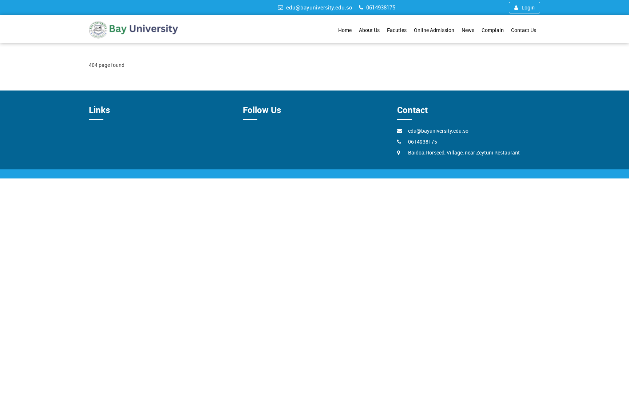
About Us (369, 30)
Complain (493, 30)
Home (345, 30)
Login (528, 7)
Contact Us (523, 30)
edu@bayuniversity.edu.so (319, 7)
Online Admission (434, 30)
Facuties (397, 30)
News (468, 30)
